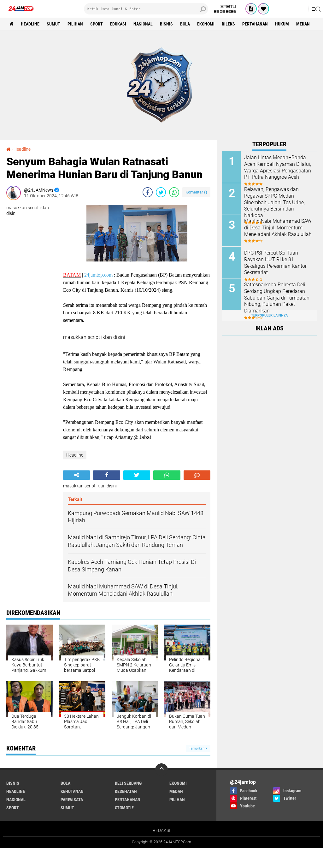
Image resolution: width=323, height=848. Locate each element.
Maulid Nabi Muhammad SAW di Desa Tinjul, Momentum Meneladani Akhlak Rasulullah (278, 227)
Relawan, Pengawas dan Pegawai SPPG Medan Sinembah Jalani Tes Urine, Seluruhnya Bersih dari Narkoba (274, 202)
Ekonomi (205, 23)
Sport (96, 23)
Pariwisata (72, 799)
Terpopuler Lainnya (269, 315)
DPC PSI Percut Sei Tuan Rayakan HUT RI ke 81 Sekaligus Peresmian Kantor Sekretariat (275, 262)
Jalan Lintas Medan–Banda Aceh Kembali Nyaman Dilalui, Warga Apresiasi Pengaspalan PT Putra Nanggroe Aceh (277, 167)
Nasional (143, 23)
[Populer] (263, 9)
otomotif (124, 807)
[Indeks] (251, 9)
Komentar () (196, 192)
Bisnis (166, 23)
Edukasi (118, 23)
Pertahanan (255, 23)
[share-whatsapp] (174, 192)
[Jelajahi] (315, 8)
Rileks (228, 23)
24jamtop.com (98, 275)
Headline (30, 23)
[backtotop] (161, 769)
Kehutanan (72, 791)
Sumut (53, 23)
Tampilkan (197, 748)
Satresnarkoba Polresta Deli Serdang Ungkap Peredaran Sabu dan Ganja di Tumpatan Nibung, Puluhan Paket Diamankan (276, 298)
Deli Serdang (128, 783)
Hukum (282, 23)
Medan (303, 23)
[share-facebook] (148, 192)
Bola (185, 23)
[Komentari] (197, 475)
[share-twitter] (161, 192)
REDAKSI (161, 830)
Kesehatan (126, 791)
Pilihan (75, 23)
